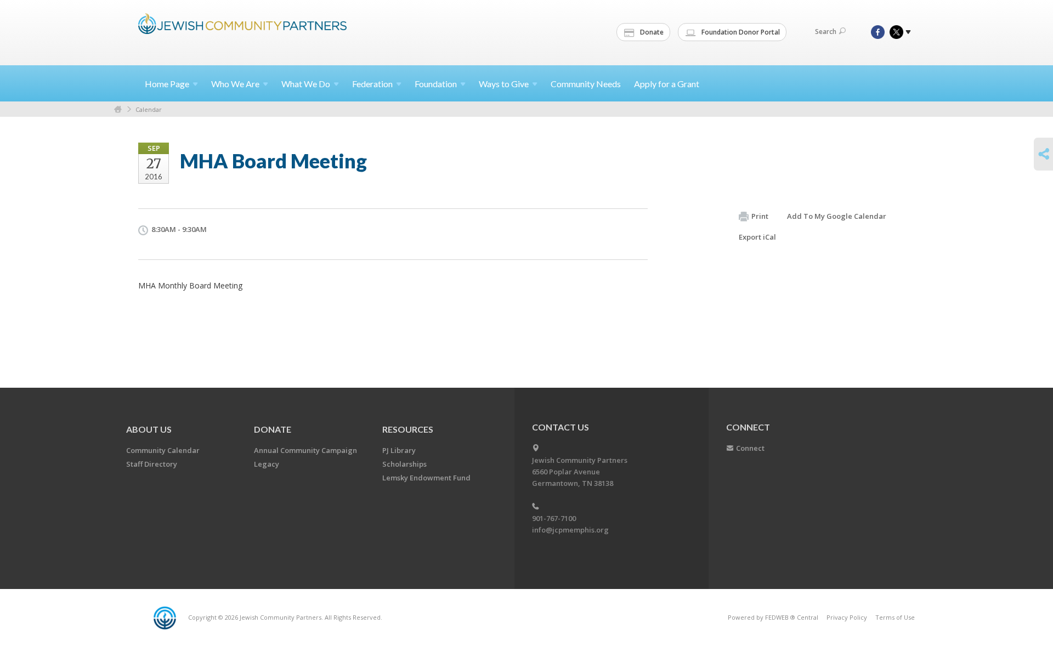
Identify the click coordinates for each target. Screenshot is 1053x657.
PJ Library (399, 450)
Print (759, 216)
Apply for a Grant (666, 83)
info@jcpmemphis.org (570, 530)
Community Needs (586, 83)
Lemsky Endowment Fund (426, 478)
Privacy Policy (846, 617)
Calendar (148, 109)
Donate (651, 32)
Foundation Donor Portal (740, 32)
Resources (407, 429)
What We (305, 83)
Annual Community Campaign (305, 450)
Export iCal (757, 237)
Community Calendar (163, 450)
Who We (235, 83)
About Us (149, 429)
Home (167, 83)
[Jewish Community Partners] (242, 31)
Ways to (504, 83)
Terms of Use (895, 617)
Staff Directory (151, 464)
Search (825, 31)
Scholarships (404, 464)
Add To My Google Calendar (836, 216)
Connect (750, 448)
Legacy (266, 464)
